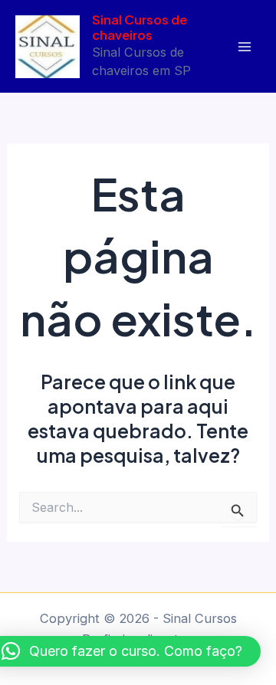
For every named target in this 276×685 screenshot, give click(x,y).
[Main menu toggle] (244, 46)
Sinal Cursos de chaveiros (139, 27)
